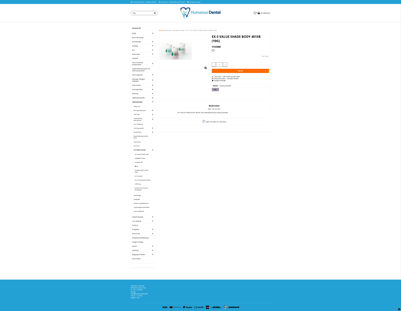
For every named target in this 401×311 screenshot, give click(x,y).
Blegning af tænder (138, 254)
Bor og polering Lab (140, 110)
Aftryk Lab (137, 106)
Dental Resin (138, 132)
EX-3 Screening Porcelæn (142, 180)
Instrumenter (136, 85)
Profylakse (135, 229)
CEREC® (135, 58)
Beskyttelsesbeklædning (140, 238)
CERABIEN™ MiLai (140, 158)
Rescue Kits (136, 234)
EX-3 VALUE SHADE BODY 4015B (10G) (203, 30)
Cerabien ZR (139, 162)
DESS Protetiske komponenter (137, 64)
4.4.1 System (139, 176)
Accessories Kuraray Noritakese (141, 189)
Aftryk (134, 33)
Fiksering (135, 94)
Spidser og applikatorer (141, 203)
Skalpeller (137, 199)
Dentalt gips (137, 195)
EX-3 (136, 166)
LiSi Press (137, 146)
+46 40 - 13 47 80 (136, 296)
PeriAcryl (135, 225)
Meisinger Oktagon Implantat (138, 80)
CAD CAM (136, 114)
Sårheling (135, 250)
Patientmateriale (137, 217)
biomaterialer (136, 42)
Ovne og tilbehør (139, 211)
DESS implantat (137, 75)
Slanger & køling (137, 242)
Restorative (136, 54)
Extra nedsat (136, 259)
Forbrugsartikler (137, 89)
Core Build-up (136, 221)
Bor (133, 50)
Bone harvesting (137, 38)
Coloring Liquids (139, 128)
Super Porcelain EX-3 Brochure (216, 122)
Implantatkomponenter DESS (141, 137)
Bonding (135, 46)
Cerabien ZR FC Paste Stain (141, 171)
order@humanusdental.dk (139, 294)
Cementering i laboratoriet (138, 119)
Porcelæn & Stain (140, 150)
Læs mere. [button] (265, 56)
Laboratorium (137, 102)
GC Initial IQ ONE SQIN (141, 154)
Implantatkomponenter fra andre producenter (141, 70)
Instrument (137, 142)
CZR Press (138, 184)
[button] (255, 13)
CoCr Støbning (138, 124)
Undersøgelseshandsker (142, 207)
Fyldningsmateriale (138, 98)
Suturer (134, 246)
